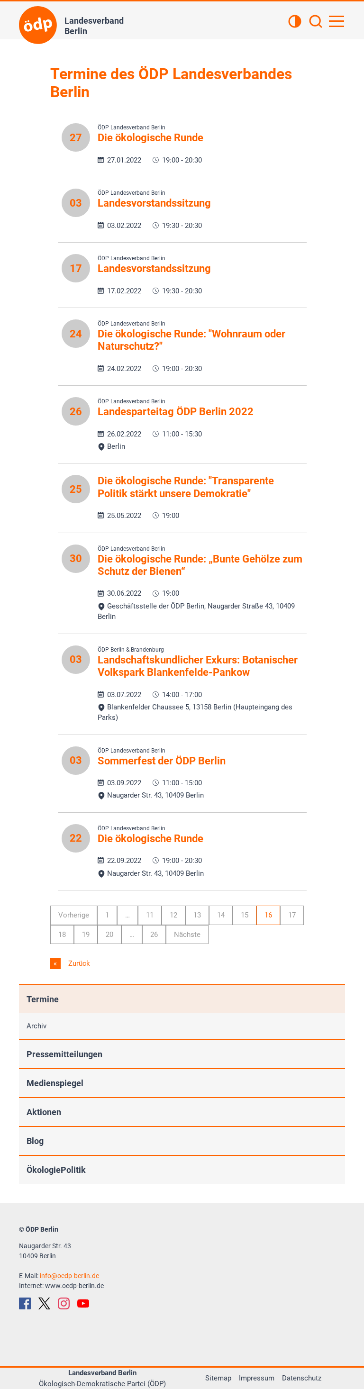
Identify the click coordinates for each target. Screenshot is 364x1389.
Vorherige (73, 915)
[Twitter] (44, 1303)
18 (62, 934)
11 (150, 915)
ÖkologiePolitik (56, 1170)
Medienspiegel (55, 1083)
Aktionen (44, 1112)
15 (244, 915)
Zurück (78, 963)
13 (197, 915)
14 (221, 915)
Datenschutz (301, 1378)
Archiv (36, 1026)
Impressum (256, 1378)
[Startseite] (38, 25)
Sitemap (218, 1378)
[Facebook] (25, 1303)
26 (154, 934)
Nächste (187, 934)
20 (109, 934)
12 (173, 915)
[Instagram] (64, 1303)
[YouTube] (83, 1303)
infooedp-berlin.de (69, 1276)
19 (86, 934)
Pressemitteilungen (64, 1054)
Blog (35, 1141)
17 (292, 915)
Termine (43, 999)
